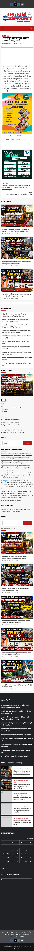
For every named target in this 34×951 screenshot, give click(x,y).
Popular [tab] (11, 763)
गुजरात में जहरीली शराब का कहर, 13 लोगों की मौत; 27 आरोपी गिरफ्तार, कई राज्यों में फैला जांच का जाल (16, 326)
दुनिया (11, 932)
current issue (6, 225)
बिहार (8, 35)
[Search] (31, 28)
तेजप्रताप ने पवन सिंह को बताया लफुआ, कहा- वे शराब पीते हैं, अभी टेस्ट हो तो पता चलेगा (16, 353)
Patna (4, 35)
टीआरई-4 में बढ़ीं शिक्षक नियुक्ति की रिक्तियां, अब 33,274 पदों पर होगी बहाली (17, 359)
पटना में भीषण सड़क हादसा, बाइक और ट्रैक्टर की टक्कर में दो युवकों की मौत (16, 348)
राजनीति (19, 225)
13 (17, 854)
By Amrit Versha (7, 233)
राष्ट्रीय (27, 257)
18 (8, 857)
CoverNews (26, 946)
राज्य (23, 225)
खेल (17, 936)
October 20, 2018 (18, 43)
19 (12, 857)
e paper (22, 936)
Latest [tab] (3, 763)
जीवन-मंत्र (18, 934)
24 (3, 861)
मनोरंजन (12, 936)
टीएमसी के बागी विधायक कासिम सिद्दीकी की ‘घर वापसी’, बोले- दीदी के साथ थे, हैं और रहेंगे (16, 337)
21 (21, 857)
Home (3, 932)
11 (8, 854)
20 (17, 857)
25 (8, 861)
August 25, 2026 (15, 233)
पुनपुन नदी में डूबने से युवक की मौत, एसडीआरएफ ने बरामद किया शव (16, 364)
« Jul (2, 869)
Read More (5, 394)
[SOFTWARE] (17, 164)
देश (7, 932)
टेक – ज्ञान (6, 934)
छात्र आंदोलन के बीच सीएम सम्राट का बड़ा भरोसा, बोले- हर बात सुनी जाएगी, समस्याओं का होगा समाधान (16, 331)
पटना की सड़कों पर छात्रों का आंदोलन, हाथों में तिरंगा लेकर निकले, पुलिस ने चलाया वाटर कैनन (15, 320)
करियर (12, 934)
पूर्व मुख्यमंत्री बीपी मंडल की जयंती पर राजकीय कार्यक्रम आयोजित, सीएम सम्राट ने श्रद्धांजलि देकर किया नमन (14, 315)
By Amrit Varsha (7, 43)
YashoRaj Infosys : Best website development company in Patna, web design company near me (14, 145)
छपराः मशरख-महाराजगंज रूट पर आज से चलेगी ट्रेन (19, 193)
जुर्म (11, 616)
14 (21, 854)
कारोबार (30, 932)
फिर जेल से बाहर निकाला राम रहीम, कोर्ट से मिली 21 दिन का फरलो (15, 342)
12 (12, 854)
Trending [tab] (18, 763)
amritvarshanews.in (6, 480)
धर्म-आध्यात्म (26, 934)
